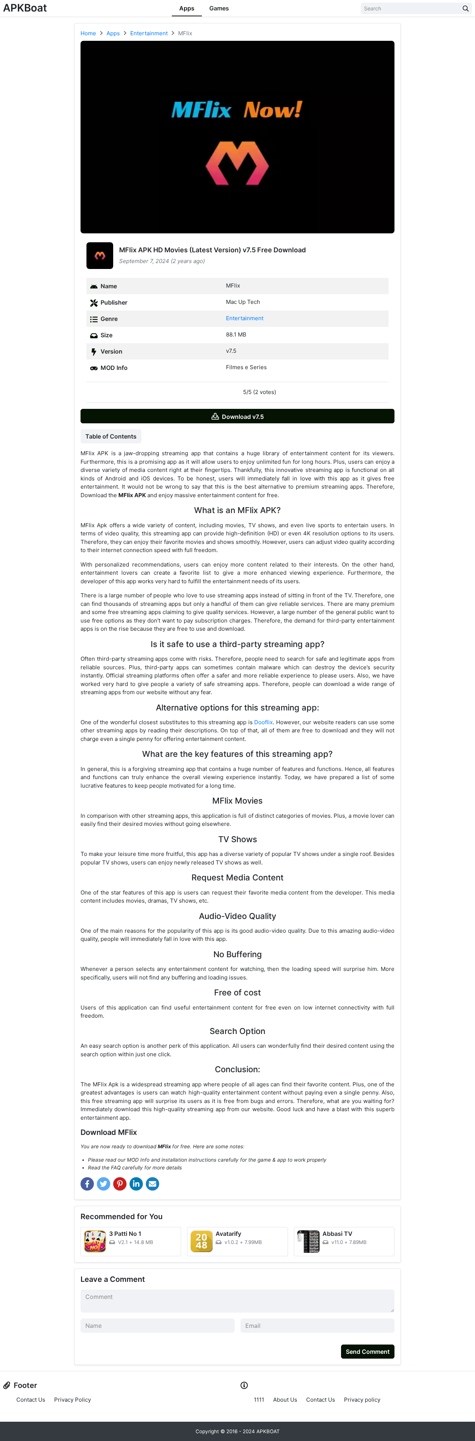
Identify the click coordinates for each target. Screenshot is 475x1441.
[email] (152, 1184)
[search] (465, 8)
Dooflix (263, 722)
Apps (186, 8)
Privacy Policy (72, 1399)
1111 (259, 1399)
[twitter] (103, 1184)
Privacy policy (362, 1399)
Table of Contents (111, 436)
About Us (285, 1399)
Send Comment (368, 1351)
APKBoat (25, 7)
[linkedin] (136, 1184)
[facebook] (87, 1184)
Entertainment (244, 318)
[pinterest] (120, 1184)
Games (219, 8)
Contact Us (30, 1399)
